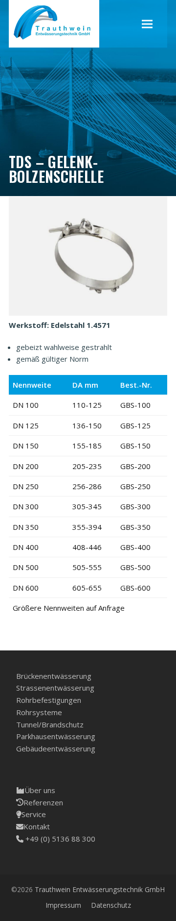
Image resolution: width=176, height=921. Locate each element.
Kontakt (36, 826)
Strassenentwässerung (55, 688)
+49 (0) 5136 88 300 (59, 839)
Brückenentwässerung (53, 676)
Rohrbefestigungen (48, 700)
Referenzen (43, 802)
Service (34, 814)
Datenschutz (111, 905)
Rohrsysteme (39, 712)
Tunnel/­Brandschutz (50, 724)
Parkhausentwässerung (55, 736)
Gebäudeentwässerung (55, 748)
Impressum (63, 905)
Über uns (39, 790)
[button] (147, 24)
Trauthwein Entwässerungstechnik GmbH (100, 889)
